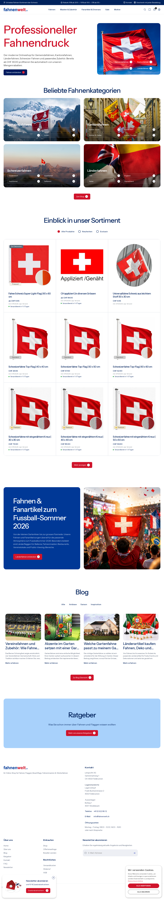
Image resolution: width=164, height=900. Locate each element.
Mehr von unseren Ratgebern (80, 733)
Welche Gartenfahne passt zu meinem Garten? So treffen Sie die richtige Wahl (101, 646)
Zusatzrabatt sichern (36, 890)
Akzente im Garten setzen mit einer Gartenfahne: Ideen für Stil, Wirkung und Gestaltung (62, 646)
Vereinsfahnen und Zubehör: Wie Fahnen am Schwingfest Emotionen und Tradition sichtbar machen (23, 646)
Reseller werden (49, 853)
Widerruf (46, 869)
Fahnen (52, 9)
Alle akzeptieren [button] (143, 886)
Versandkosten (49, 865)
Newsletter (8, 867)
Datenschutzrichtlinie (135, 881)
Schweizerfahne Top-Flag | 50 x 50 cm (80, 366)
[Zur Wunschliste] (148, 9)
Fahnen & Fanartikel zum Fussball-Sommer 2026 (39, 513)
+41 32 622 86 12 (100, 811)
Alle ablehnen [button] (143, 892)
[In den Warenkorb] (155, 308)
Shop (45, 846)
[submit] (133, 853)
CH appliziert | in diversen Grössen (78, 293)
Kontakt (7, 860)
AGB (45, 873)
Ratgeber (7, 856)
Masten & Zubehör (68, 9)
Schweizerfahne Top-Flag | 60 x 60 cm (132, 366)
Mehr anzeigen (80, 465)
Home (6, 846)
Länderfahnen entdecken (26, 557)
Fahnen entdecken (13, 72)
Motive (117, 9)
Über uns (7, 849)
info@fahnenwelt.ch (101, 816)
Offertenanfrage (50, 849)
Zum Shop (80, 196)
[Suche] (143, 9)
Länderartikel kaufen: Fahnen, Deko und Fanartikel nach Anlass (141, 646)
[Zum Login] (158, 9)
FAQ (5, 864)
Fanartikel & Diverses (91, 9)
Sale (107, 9)
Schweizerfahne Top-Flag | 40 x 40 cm (28, 366)
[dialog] (144, 882)
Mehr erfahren (12, 663)
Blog (5, 853)
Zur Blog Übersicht (80, 677)
